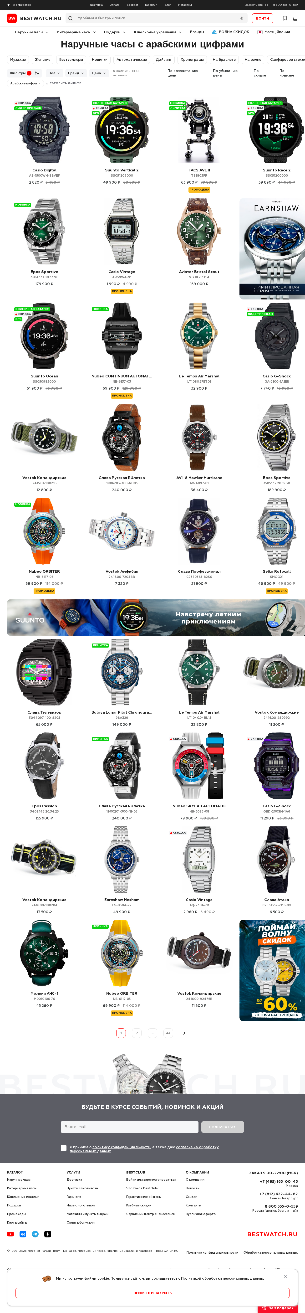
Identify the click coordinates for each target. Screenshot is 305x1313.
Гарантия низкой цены (143, 1197)
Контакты (193, 1205)
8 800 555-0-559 (285, 5)
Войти (262, 18)
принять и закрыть (153, 1293)
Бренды (197, 32)
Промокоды (16, 1214)
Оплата (114, 5)
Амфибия (122, 574)
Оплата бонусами (81, 1222)
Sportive (44, 274)
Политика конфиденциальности (212, 1252)
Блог (167, 5)
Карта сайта (17, 1222)
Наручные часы (29, 32)
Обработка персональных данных (271, 1252)
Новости (192, 1188)
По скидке (260, 73)
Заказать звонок (256, 5)
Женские (42, 60)
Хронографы (192, 60)
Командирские (44, 480)
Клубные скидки (138, 1205)
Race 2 (277, 173)
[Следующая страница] (184, 1033)
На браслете (224, 60)
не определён (21, 5)
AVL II (199, 173)
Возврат (132, 5)
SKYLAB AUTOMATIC (199, 808)
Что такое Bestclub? (142, 1188)
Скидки (191, 1197)
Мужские (18, 60)
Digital (44, 173)
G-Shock (277, 379)
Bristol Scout (199, 274)
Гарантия (151, 5)
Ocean (44, 379)
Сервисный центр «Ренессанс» (150, 1214)
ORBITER (44, 574)
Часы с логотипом (81, 1205)
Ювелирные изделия (23, 1197)
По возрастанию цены (183, 73)
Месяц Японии (277, 32)
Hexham (121, 902)
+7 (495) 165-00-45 (279, 1182)
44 (168, 1033)
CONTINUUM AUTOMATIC (122, 379)
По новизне (287, 73)
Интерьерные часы (74, 32)
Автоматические (132, 60)
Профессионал (199, 574)
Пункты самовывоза (82, 1188)
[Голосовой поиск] (242, 18)
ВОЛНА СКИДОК (234, 32)
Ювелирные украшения (155, 32)
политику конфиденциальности (121, 1147)
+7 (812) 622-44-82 (278, 1194)
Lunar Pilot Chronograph (122, 715)
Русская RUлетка (122, 480)
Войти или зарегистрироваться (151, 1179)
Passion (44, 808)
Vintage (121, 274)
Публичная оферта (201, 1214)
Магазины (185, 5)
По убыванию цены (225, 73)
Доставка (96, 5)
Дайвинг (164, 60)
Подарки (112, 32)
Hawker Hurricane (199, 480)
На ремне (253, 60)
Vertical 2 (122, 173)
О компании (195, 1179)
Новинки (99, 60)
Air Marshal (199, 379)
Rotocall (277, 574)
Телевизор (44, 715)
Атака (276, 902)
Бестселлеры (71, 60)
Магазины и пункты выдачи (87, 1214)
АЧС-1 (44, 996)
